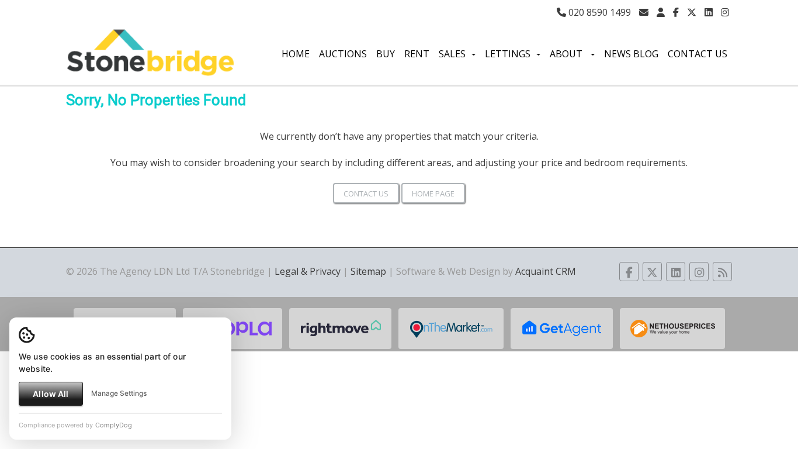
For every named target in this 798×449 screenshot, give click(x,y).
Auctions (343, 53)
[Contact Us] (661, 12)
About (567, 53)
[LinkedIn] (709, 12)
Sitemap (368, 271)
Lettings (507, 53)
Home (296, 53)
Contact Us (697, 53)
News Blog (631, 53)
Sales (452, 53)
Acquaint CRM (545, 271)
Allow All (50, 394)
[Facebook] (676, 12)
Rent (416, 53)
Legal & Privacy (308, 271)
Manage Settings (119, 393)
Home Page (433, 193)
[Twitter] (691, 12)
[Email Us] (643, 12)
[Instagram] (725, 12)
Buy (385, 53)
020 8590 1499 (598, 12)
